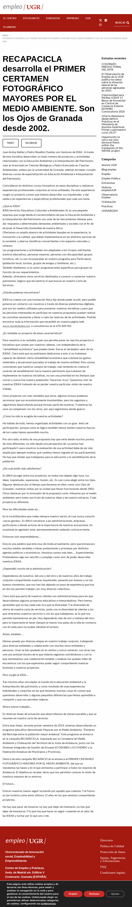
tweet (10, 143)
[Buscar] (127, 22)
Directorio (106, 840)
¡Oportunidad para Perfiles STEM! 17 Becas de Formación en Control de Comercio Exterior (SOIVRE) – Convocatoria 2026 (114, 103)
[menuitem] (10, 18)
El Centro (9, 18)
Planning (9, 27)
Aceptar (73, 893)
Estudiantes (31, 18)
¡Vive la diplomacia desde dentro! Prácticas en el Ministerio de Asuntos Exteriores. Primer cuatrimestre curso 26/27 (114, 124)
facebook (31, 143)
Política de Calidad (112, 846)
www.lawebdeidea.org (16, 326)
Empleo (106, 174)
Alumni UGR (109, 165)
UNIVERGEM (110, 210)
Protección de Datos (112, 852)
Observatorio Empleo (110, 196)
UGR (87, 18)
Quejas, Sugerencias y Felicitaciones (112, 859)
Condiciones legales (112, 872)
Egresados (53, 18)
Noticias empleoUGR (109, 189)
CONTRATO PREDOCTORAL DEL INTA (111, 67)
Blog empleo (109, 169)
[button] (100, 20)
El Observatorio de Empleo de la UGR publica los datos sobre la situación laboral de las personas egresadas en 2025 (113, 82)
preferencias (48, 903)
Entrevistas (108, 183)
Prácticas (107, 206)
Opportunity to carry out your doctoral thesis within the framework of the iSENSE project (112, 144)
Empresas (73, 18)
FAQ (103, 866)
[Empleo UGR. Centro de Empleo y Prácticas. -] (23, 6)
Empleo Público (111, 178)
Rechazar (94, 893)
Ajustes (115, 893)
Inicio (5, 35)
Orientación (109, 202)
